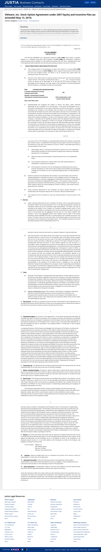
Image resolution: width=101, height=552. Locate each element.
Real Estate (53, 514)
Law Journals (77, 511)
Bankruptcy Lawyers (10, 502)
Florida (29, 534)
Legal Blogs (53, 527)
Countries (53, 539)
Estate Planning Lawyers (11, 511)
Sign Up (93, 2)
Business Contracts (17, 9)
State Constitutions (33, 525)
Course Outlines (77, 509)
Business (53, 500)
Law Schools (38, 6)
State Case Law (32, 529)
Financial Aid (76, 507)
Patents (52, 534)
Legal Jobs (53, 525)
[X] (24, 549)
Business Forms (54, 529)
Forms (10, 9)
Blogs (75, 514)
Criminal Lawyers (9, 507)
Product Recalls (54, 532)
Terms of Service (74, 549)
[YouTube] (14, 549)
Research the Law (28, 6)
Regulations (8, 529)
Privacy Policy (83, 549)
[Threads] (20, 549)
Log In (87, 2)
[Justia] (12, 2)
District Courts (9, 537)
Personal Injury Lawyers (11, 516)
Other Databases (56, 522)
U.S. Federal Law (10, 522)
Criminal (30, 504)
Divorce (30, 507)
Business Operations (56, 504)
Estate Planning (32, 511)
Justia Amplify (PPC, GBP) (80, 534)
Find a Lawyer (8, 6)
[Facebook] (16, 549)
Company (63, 549)
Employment (53, 507)
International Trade (55, 511)
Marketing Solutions (65, 6)
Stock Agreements (34, 21)
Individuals (31, 500)
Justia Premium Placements (81, 529)
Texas (29, 539)
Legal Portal (57, 549)
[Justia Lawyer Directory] (27, 549)
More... (6, 518)
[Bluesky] (22, 549)
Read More (23, 38)
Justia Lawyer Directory (79, 527)
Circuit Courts (8, 534)
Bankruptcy (31, 502)
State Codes (31, 527)
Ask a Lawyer (18, 6)
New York (30, 537)
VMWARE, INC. (27, 9)
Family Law (31, 514)
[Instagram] (18, 549)
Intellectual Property (56, 509)
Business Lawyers (10, 504)
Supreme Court (9, 532)
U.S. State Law (32, 522)
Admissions (76, 504)
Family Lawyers (9, 514)
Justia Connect (49, 549)
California (30, 532)
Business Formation (56, 502)
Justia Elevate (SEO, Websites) (81, 532)
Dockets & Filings (9, 539)
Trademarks (53, 537)
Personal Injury (32, 516)
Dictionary (76, 502)
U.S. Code (7, 527)
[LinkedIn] (12, 549)
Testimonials (77, 539)
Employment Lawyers (10, 509)
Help (68, 549)
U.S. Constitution (9, 525)
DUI (29, 509)
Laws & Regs (46, 6)
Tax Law (52, 516)
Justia (6, 9)
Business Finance (23, 21)
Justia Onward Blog (78, 537)
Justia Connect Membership (81, 525)
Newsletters (55, 6)
